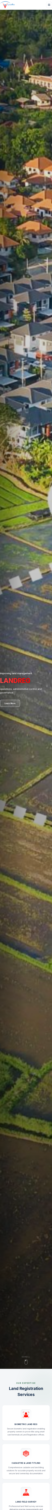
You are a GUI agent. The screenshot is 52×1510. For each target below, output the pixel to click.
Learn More (10, 703)
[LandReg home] (7, 4)
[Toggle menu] (49, 5)
